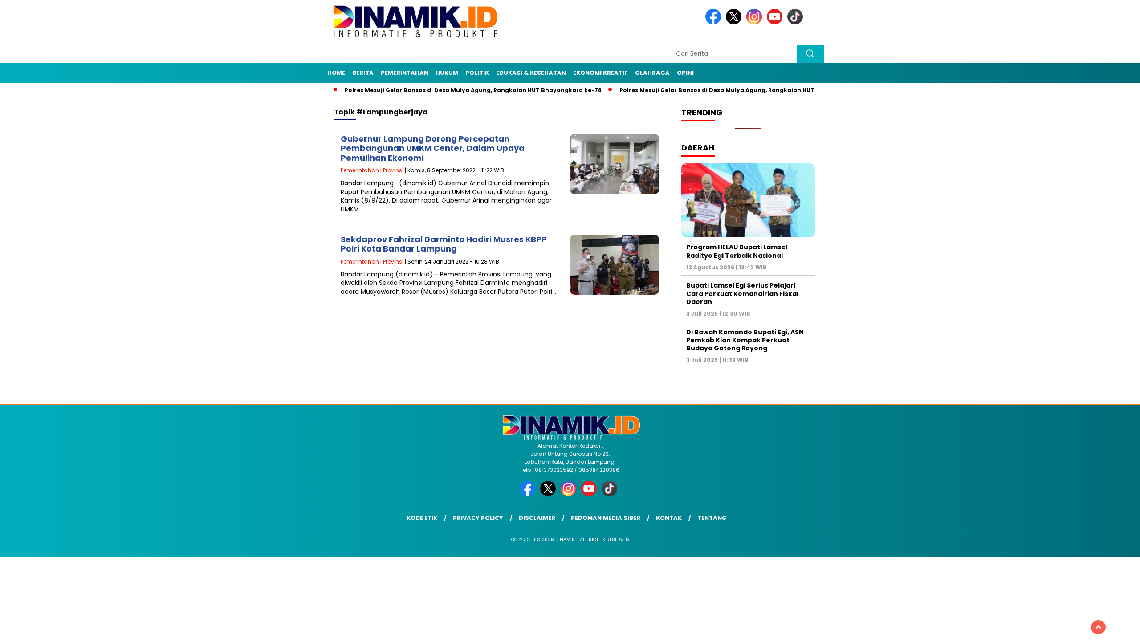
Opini (685, 73)
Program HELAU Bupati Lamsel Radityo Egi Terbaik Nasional (736, 251)
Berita (363, 73)
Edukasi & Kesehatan (531, 73)
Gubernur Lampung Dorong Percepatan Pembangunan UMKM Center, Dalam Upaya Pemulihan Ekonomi (433, 148)
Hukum (447, 73)
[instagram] (755, 22)
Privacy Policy (478, 518)
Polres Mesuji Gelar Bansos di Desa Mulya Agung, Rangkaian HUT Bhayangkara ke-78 (442, 90)
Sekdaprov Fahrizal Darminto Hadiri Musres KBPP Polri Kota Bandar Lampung (444, 244)
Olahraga (652, 73)
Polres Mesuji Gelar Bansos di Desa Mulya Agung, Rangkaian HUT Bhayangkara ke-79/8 (720, 90)
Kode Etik (422, 518)
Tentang (712, 518)
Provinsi (393, 170)
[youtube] (776, 22)
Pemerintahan (404, 73)
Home (336, 73)
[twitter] (735, 22)
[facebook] (714, 22)
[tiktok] (796, 22)
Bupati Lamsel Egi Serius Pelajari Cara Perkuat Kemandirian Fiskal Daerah (742, 293)
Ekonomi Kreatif (600, 73)
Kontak (669, 518)
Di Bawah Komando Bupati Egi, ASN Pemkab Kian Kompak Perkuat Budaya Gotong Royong (745, 340)
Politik (477, 73)
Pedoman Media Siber (605, 518)
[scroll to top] (1098, 627)
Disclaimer (537, 518)
